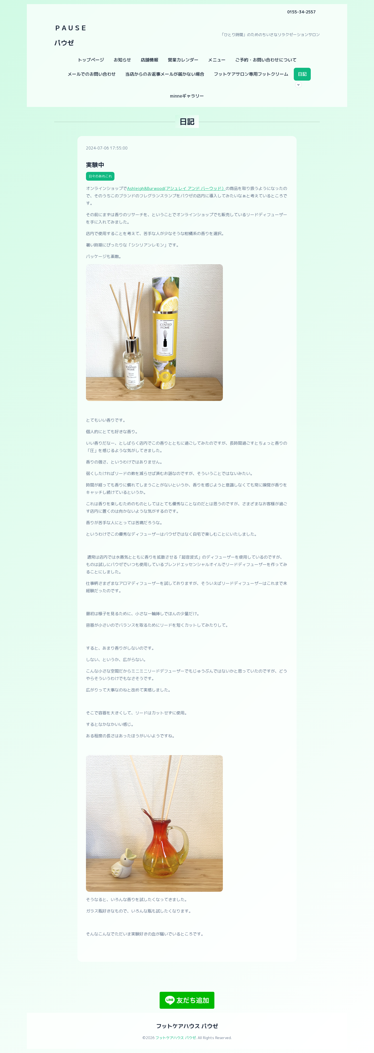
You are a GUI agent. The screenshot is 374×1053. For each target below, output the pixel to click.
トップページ (91, 60)
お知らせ (122, 60)
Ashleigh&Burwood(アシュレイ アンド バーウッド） (176, 188)
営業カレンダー (183, 60)
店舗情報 (149, 60)
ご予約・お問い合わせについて (266, 60)
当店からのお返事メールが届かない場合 (164, 74)
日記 (302, 74)
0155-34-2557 (301, 11)
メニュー (217, 60)
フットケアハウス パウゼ (187, 1026)
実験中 (95, 164)
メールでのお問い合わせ (92, 74)
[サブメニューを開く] (298, 84)
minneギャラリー (187, 96)
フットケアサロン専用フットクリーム (251, 74)
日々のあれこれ (100, 176)
